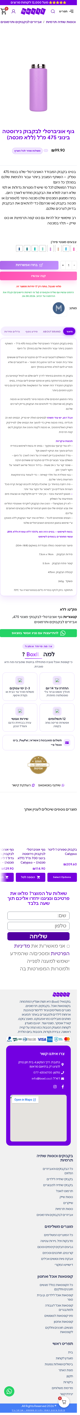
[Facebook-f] (63, 1087)
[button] (62, 877)
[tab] (69, 331)
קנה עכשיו (38, 276)
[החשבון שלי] (13, 11)
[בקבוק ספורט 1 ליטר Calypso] (62, 831)
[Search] (53, 11)
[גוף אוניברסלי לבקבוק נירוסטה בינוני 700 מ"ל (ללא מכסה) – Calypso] (30, 831)
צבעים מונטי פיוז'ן (64, 242)
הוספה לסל (28, 877)
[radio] (74, 248)
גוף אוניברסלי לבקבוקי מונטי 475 (37, 617)
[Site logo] (33, 11)
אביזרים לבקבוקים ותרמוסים (21, 22)
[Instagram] (55, 1087)
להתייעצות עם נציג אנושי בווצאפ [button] (35, 633)
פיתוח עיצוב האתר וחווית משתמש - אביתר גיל (38, 1410)
